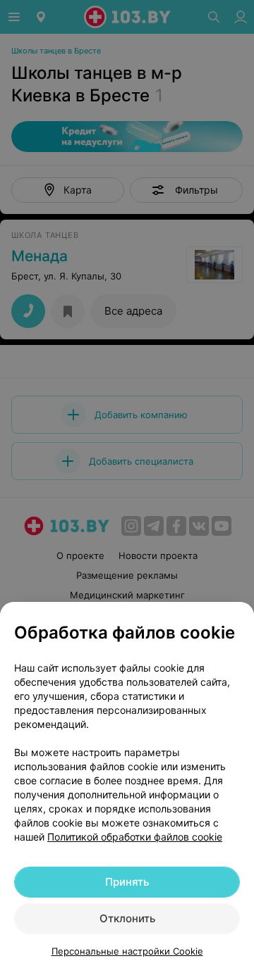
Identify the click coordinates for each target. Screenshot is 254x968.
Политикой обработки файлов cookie (134, 837)
